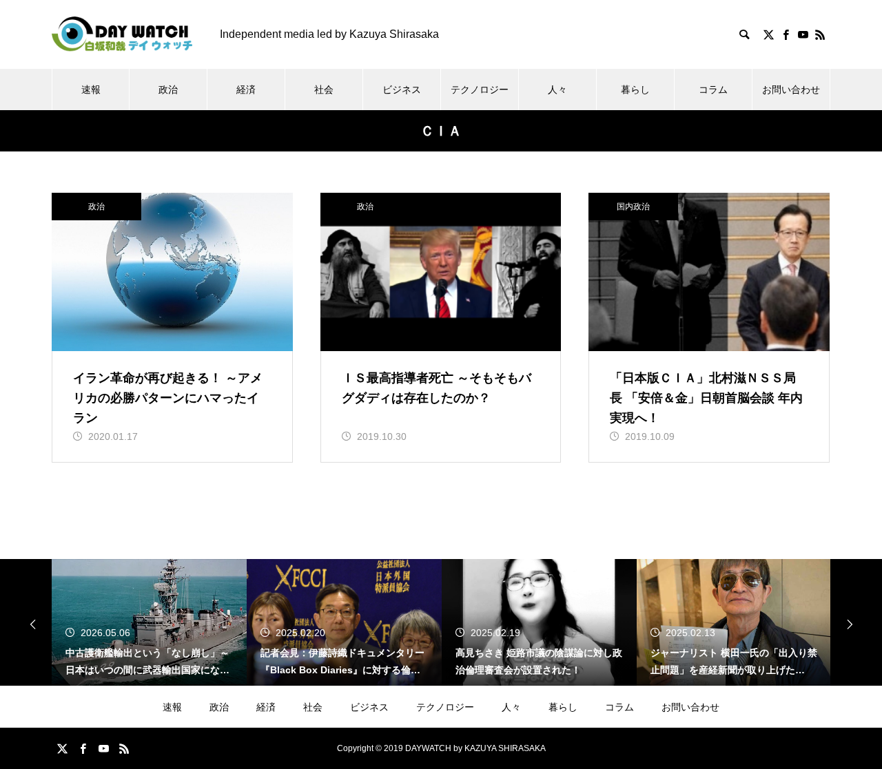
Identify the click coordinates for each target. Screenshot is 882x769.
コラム (713, 89)
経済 (246, 89)
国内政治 (633, 206)
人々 (557, 89)
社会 (324, 89)
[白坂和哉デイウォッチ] (122, 34)
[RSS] (820, 34)
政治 (168, 89)
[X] (768, 34)
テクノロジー (480, 89)
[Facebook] (785, 34)
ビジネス (401, 89)
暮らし (635, 89)
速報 (91, 89)
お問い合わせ (791, 89)
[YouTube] (803, 34)
